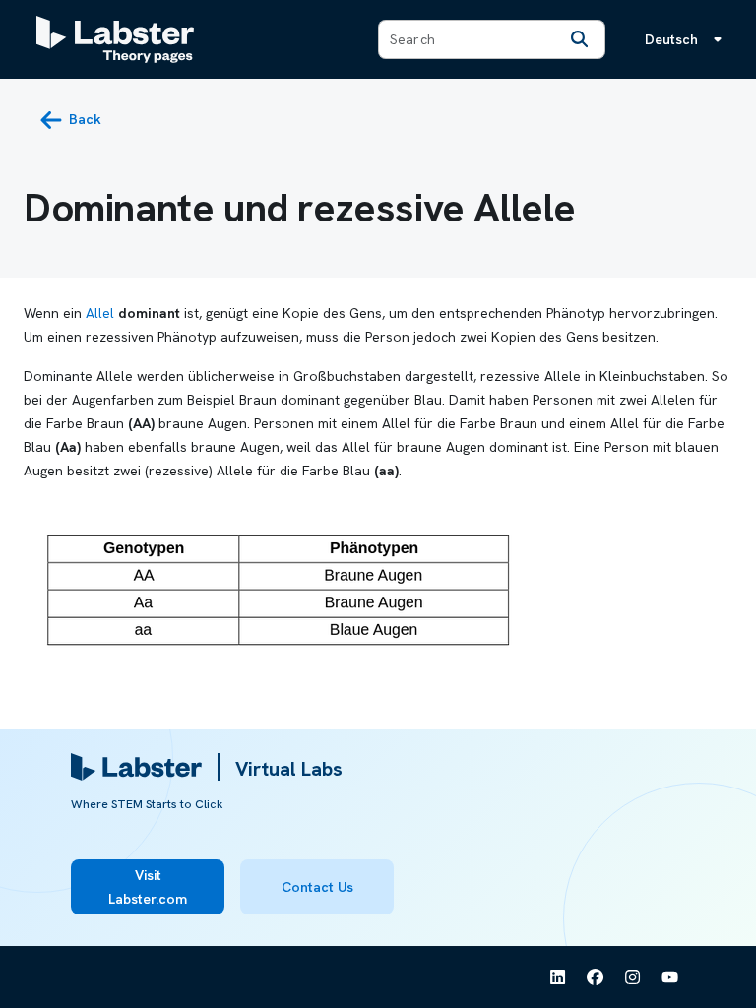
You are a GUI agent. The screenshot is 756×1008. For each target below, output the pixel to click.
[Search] (579, 39)
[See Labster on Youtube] (670, 977)
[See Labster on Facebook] (595, 977)
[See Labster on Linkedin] (558, 977)
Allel (100, 313)
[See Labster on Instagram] (633, 977)
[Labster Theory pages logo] (115, 39)
